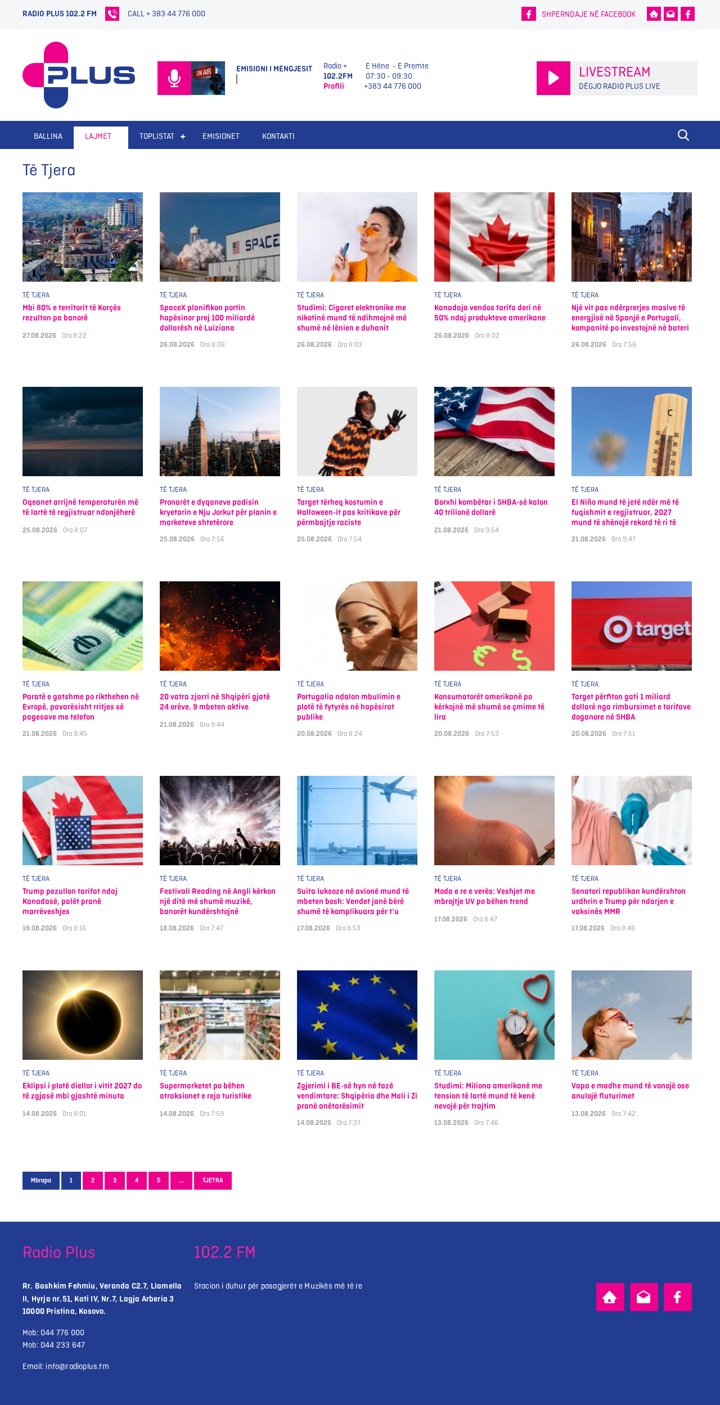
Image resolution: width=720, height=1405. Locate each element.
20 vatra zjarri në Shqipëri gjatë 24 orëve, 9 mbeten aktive (215, 702)
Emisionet (221, 136)
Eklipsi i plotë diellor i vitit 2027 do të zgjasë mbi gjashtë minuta (82, 1091)
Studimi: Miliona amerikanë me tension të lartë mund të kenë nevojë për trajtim (488, 1096)
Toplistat (157, 136)
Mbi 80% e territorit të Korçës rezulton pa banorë (71, 313)
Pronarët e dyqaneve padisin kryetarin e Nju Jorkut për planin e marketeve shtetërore (218, 512)
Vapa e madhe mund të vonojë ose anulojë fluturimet (630, 1091)
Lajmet (98, 136)
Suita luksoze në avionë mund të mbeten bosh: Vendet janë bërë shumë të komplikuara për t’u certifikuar (353, 901)
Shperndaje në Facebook (589, 14)
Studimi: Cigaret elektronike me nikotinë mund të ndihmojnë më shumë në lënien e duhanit (352, 318)
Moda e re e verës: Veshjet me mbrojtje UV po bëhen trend (484, 896)
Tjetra (212, 1180)
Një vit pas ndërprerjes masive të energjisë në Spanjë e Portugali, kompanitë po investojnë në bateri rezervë (630, 318)
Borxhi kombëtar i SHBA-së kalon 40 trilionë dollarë (491, 507)
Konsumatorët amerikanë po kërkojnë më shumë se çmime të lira (489, 707)
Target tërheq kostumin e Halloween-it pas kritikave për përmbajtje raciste (348, 512)
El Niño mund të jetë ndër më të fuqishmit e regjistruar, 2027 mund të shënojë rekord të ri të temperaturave (625, 512)
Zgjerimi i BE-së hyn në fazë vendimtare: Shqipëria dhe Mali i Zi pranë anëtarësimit (357, 1096)
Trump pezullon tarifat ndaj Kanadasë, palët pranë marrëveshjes (70, 901)
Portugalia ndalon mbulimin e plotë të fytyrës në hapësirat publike (348, 707)
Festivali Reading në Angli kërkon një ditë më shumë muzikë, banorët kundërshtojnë (218, 901)
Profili (333, 86)
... (181, 1180)
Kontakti (278, 136)
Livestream (615, 72)
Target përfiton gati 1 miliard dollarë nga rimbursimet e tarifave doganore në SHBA (631, 707)
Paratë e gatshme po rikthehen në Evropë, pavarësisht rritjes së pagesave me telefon (80, 707)
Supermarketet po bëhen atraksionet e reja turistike (205, 1091)
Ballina (48, 136)
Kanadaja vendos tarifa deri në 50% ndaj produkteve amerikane (490, 313)
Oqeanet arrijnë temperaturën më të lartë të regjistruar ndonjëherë (80, 507)
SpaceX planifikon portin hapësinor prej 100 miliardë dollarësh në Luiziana (207, 318)
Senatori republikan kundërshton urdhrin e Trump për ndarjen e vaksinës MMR (629, 901)
